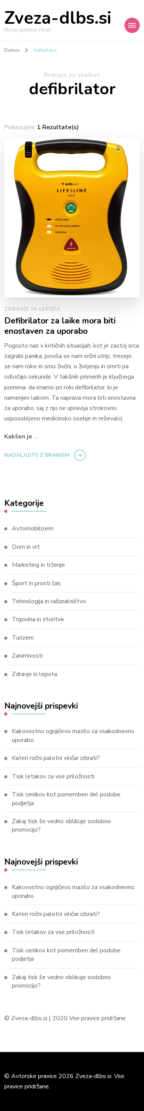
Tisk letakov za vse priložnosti (53, 776)
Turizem (23, 637)
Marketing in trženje (38, 565)
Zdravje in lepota (32, 309)
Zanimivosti (27, 656)
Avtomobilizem (32, 528)
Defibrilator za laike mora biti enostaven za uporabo (60, 326)
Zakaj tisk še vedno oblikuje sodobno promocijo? (61, 825)
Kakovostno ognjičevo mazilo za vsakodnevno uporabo (73, 735)
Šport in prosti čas (36, 583)
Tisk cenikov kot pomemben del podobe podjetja (66, 798)
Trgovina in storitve (38, 619)
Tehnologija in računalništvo (49, 601)
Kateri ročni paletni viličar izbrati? (56, 758)
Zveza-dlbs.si (57, 18)
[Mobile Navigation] (132, 25)
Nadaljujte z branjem (37, 455)
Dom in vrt (26, 547)
